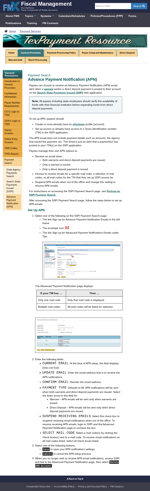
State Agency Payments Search (13, 173)
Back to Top (75, 479)
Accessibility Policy (64, 486)
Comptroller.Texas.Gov (38, 486)
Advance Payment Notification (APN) (12, 202)
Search (137, 6)
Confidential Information (10, 95)
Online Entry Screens (11, 141)
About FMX (12, 15)
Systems (46, 15)
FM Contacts (50, 23)
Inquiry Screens (8, 132)
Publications (13, 23)
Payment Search (9, 161)
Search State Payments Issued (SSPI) (13, 186)
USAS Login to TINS (12, 123)
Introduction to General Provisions (12, 84)
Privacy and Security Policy (92, 486)
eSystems (79, 124)
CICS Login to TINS (11, 113)
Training (32, 23)
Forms (132, 15)
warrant (48, 89)
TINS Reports (11, 154)
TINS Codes (10, 148)
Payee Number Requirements (12, 104)
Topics (29, 15)
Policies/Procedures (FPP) (107, 15)
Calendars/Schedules (72, 15)
